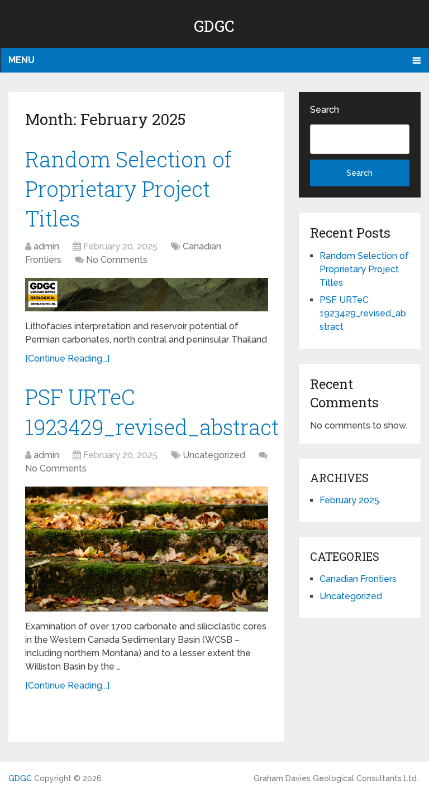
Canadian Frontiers (358, 579)
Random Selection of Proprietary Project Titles (128, 188)
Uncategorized (214, 455)
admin (46, 246)
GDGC (214, 26)
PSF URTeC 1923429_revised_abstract (363, 313)
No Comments (116, 259)
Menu (21, 60)
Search (324, 109)
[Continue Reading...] (67, 358)
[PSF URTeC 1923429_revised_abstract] (146, 549)
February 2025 (349, 500)
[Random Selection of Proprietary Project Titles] (146, 294)
